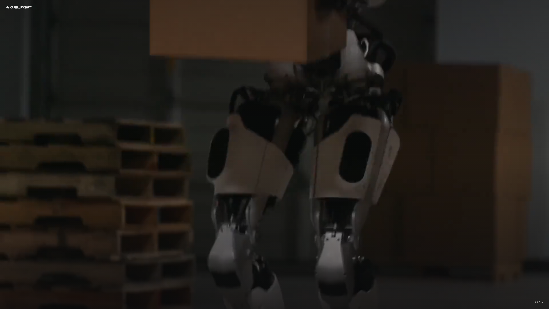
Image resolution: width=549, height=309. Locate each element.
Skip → (539, 302)
